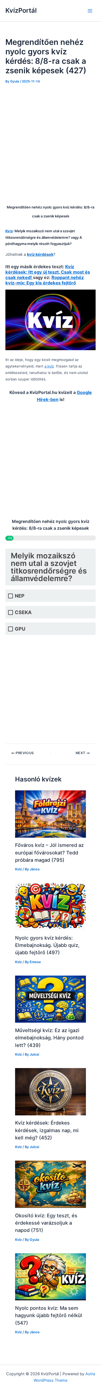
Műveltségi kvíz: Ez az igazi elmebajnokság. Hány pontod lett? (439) (49, 1037)
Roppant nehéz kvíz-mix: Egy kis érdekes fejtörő (44, 280)
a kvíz (49, 366)
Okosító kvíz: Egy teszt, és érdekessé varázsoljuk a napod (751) (46, 1222)
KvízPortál (21, 10)
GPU (20, 628)
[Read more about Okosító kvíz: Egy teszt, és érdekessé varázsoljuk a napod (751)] (50, 1184)
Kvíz (18, 869)
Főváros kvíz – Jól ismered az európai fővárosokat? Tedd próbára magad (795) (49, 852)
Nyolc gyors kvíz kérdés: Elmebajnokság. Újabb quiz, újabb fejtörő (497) (47, 945)
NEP (20, 595)
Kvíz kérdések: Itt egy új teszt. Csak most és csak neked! (47, 272)
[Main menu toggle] (90, 10)
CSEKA (23, 612)
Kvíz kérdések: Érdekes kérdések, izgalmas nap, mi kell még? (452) (47, 1130)
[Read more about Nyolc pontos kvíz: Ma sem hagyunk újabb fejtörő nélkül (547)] (50, 1276)
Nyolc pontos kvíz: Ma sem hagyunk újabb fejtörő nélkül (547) (48, 1315)
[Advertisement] (50, 142)
